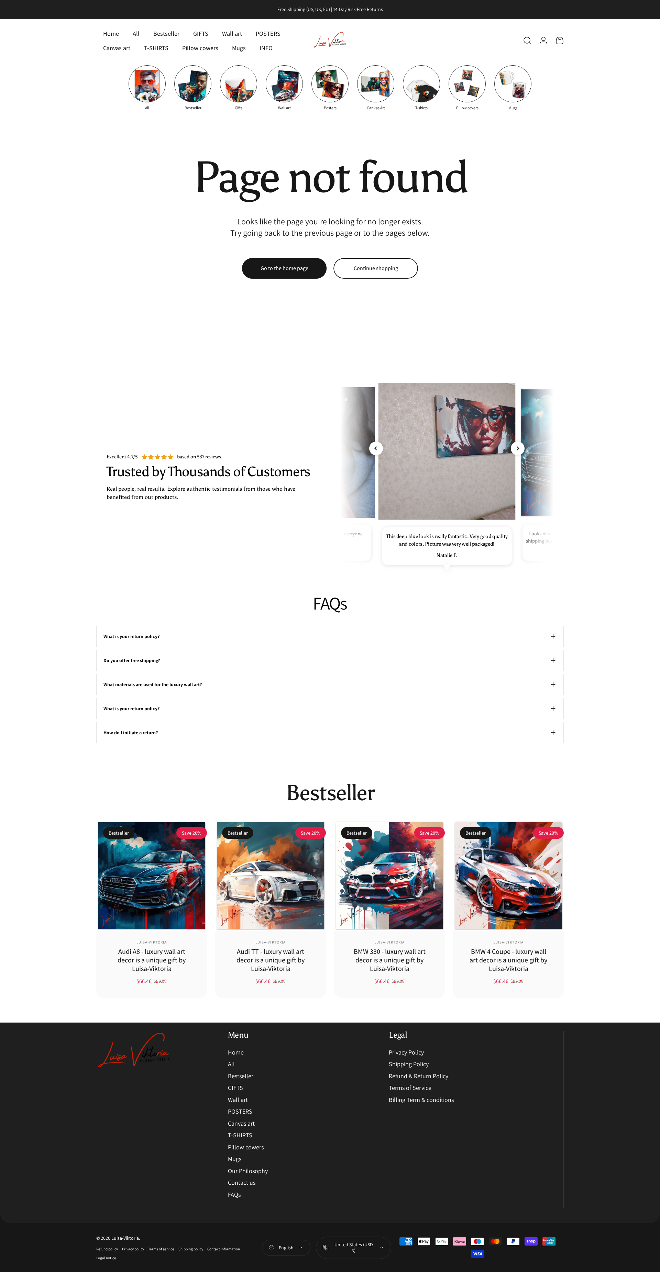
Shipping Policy (409, 1064)
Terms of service (161, 1249)
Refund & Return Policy (418, 1076)
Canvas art (241, 1123)
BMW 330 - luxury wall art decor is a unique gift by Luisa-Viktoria (390, 960)
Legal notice (106, 1258)
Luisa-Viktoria (151, 942)
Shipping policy (190, 1249)
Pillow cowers (246, 1147)
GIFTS (235, 1088)
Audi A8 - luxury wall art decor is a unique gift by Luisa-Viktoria (152, 960)
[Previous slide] (376, 448)
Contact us (241, 1182)
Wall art (238, 1100)
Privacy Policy (406, 1052)
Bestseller (240, 1076)
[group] (147, 88)
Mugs (234, 1159)
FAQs (234, 1194)
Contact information (223, 1249)
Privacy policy (133, 1249)
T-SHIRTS (240, 1135)
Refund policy (107, 1249)
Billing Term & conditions (421, 1100)
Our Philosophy (248, 1171)
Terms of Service (410, 1088)
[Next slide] (518, 448)
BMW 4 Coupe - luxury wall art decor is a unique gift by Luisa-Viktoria (508, 960)
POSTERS (240, 1111)
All (231, 1064)
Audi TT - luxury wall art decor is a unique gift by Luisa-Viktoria (270, 960)
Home (236, 1052)
